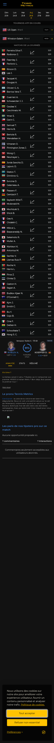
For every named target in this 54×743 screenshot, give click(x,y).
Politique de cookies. (33, 704)
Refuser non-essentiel (27, 722)
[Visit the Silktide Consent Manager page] (43, 732)
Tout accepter (27, 713)
